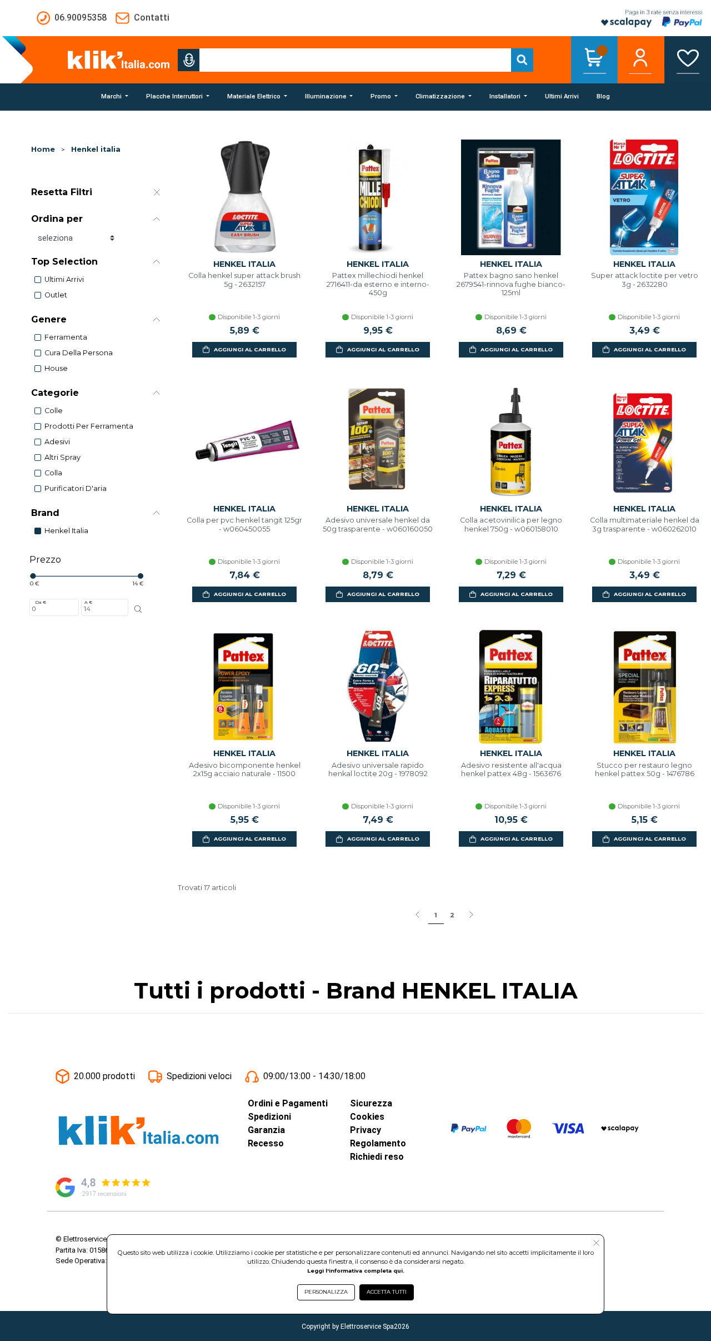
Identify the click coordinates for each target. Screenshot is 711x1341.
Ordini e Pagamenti (288, 1103)
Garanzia (266, 1130)
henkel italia (66, 531)
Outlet (55, 295)
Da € (40, 602)
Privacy (365, 1130)
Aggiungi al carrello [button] (250, 349)
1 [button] (435, 915)
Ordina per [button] (57, 218)
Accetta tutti (387, 1292)
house (56, 368)
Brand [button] (45, 513)
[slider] (33, 576)
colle (53, 410)
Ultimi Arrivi (64, 279)
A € (88, 602)
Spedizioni (269, 1116)
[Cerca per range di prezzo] (138, 609)
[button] (189, 60)
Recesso (266, 1143)
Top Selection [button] (64, 261)
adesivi (57, 442)
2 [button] (452, 915)
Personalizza (326, 1292)
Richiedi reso (377, 1156)
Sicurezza (371, 1103)
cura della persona (78, 353)
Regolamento (378, 1143)
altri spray (62, 457)
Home (43, 149)
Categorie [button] (55, 393)
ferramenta (65, 337)
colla (53, 473)
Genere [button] (49, 319)
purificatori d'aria (75, 488)
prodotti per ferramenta (88, 426)
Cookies (367, 1116)
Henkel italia (96, 149)
